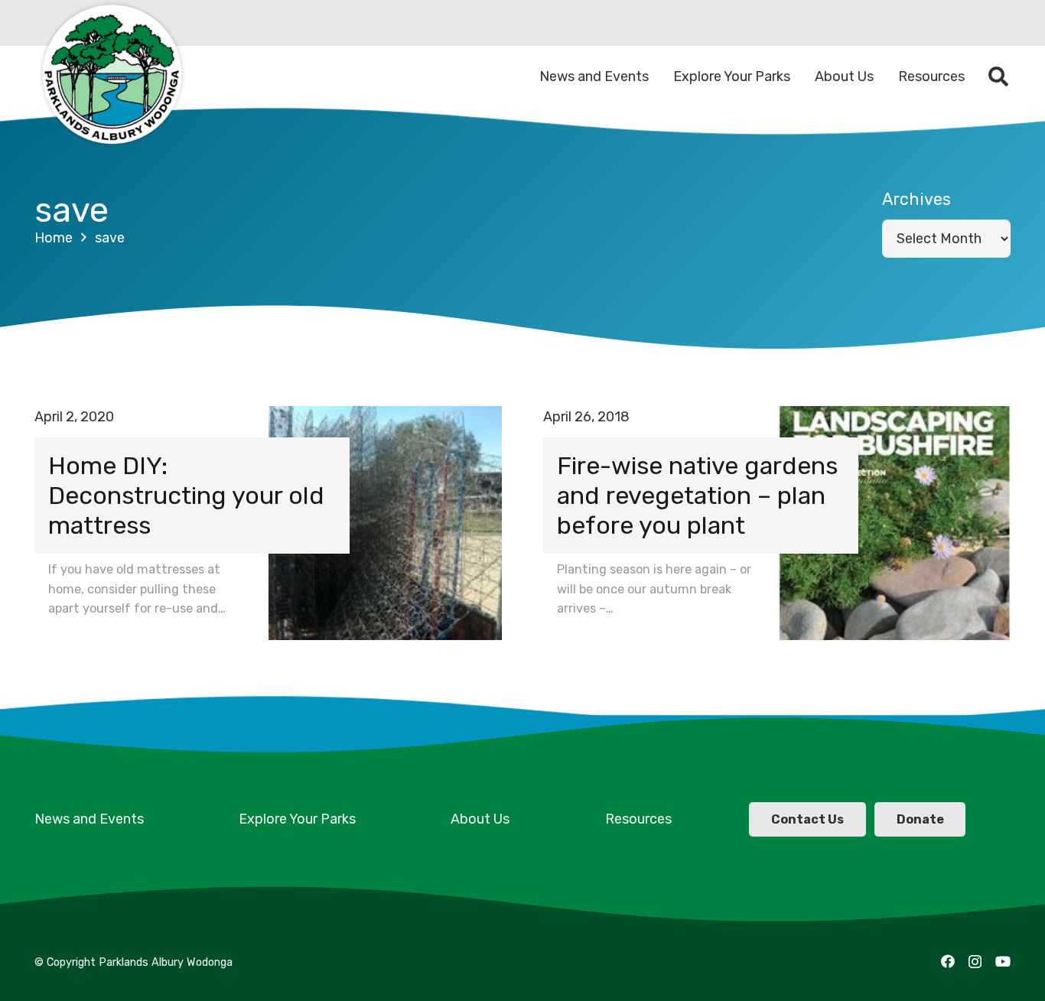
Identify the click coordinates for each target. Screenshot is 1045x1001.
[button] (999, 76)
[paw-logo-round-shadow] (110, 76)
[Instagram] (975, 962)
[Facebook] (948, 961)
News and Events (89, 819)
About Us (480, 819)
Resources (638, 819)
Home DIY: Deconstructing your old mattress (186, 495)
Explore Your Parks (297, 819)
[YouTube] (1003, 961)
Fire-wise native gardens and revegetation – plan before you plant (697, 495)
